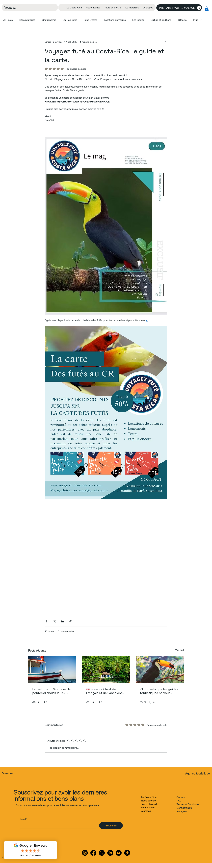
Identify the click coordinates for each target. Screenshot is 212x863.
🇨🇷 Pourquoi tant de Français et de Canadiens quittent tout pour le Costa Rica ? (104, 691)
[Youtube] (119, 853)
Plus (195, 20)
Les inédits (138, 20)
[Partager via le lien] (70, 621)
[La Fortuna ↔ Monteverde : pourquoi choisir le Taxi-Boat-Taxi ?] (52, 669)
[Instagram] (85, 853)
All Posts (8, 20)
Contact (181, 797)
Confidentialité (184, 807)
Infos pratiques (27, 20)
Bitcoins (182, 20)
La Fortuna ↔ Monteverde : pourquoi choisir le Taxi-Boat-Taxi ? (52, 691)
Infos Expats (90, 20)
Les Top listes (70, 20)
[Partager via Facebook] (46, 621)
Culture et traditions (161, 20)
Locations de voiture (115, 20)
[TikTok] (127, 853)
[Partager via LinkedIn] (62, 621)
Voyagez (10, 7)
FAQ (179, 800)
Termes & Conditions (188, 804)
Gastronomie (49, 20)
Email (23, 819)
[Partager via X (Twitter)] (54, 621)
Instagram (182, 811)
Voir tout (179, 650)
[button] (207, 8)
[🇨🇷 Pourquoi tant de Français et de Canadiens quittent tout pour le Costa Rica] (106, 669)
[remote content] (106, 555)
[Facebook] (93, 853)
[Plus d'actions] (165, 42)
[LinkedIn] (110, 853)
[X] (102, 853)
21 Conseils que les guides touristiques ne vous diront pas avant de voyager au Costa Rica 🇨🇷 (159, 691)
